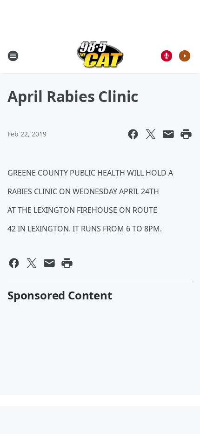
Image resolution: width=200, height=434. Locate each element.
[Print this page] (186, 134)
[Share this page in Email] (168, 134)
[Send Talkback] (166, 55)
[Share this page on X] (150, 134)
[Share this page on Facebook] (133, 134)
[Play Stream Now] (184, 55)
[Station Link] (100, 56)
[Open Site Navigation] (13, 55)
